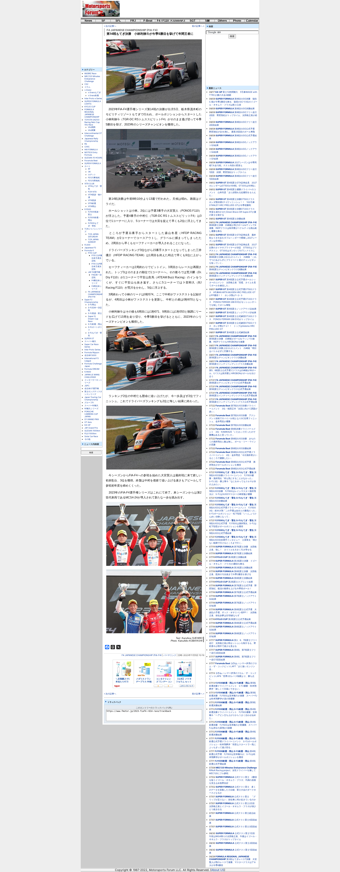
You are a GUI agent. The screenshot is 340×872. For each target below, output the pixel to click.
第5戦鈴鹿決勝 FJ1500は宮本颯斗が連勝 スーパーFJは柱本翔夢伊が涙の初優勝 (233, 695)
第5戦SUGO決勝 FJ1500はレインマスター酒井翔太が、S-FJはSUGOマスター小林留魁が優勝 (232, 491)
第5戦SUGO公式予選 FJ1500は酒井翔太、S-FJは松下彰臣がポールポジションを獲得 (232, 523)
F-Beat (147, 20)
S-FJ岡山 (92, 304)
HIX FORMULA (91, 149)
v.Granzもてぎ (94, 92)
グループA (89, 402)
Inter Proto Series (92, 349)
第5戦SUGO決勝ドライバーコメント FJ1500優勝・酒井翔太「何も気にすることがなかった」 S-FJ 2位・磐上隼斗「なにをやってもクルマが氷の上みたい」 (232, 478)
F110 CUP (92, 253)
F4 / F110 (163, 20)
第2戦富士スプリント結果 (240, 581)
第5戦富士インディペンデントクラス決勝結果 (231, 364)
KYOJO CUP (89, 106)
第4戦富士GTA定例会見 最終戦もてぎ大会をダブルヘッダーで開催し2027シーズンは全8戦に (233, 237)
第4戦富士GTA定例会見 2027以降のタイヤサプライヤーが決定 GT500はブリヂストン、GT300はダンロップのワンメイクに (233, 247)
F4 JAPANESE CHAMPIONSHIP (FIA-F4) (95, 294)
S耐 (207, 20)
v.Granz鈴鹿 (93, 95)
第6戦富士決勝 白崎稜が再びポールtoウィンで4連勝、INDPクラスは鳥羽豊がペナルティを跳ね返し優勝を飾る (233, 228)
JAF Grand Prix (91, 428)
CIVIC (87, 146)
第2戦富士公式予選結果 (239, 619)
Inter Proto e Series (93, 98)
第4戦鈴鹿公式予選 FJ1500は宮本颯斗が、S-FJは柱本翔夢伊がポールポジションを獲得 (232, 754)
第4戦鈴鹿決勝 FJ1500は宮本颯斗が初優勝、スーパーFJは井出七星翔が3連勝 (233, 725)
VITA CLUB (89, 183)
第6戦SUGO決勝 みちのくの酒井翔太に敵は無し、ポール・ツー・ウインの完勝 (232, 441)
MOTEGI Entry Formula (90, 153)
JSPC (86, 385)
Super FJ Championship (91, 300)
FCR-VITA (92, 192)
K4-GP (87, 425)
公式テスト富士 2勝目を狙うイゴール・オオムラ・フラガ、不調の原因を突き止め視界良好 (233, 780)
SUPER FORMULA (92, 163)
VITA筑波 (92, 200)
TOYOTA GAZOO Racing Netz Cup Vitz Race (92, 122)
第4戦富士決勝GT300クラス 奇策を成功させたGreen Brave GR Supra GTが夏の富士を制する (233, 212)
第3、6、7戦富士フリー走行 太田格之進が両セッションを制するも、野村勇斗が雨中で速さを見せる (233, 643)
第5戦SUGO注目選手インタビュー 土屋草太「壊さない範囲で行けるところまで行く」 (233, 540)
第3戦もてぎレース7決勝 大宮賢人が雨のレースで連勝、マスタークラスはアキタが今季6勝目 (233, 862)
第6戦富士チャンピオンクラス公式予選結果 (230, 382)
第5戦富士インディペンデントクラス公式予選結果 (233, 402)
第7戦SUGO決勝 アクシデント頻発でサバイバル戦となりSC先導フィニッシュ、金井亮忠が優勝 (233, 418)
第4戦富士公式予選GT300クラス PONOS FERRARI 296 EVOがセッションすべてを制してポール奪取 (233, 302)
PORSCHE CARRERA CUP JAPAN (91, 414)
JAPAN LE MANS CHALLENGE (92, 375)
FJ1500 (87, 209)
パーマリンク (169, 655)
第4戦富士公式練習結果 (238, 332)
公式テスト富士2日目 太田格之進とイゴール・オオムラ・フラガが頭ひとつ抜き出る (233, 806)
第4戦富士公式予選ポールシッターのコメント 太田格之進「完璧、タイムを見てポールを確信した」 (232, 282)
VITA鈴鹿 (92, 203)
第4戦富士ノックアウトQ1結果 (241, 312)
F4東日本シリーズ (97, 281)
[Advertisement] (187, 9)
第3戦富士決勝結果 (243, 567)
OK (89, 171)
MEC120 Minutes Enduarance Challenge (92, 78)
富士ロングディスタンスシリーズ (93, 392)
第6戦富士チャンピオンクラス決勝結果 (227, 269)
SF (103, 20)
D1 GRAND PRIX (91, 419)
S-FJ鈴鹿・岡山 (95, 324)
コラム (87, 87)
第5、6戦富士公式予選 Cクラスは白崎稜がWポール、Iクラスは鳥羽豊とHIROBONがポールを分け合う (232, 373)
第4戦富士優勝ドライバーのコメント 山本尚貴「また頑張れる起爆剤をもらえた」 (232, 192)
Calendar (252, 20)
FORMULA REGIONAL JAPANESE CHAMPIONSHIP (91, 113)
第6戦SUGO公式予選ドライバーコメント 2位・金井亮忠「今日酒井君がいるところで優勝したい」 (233, 455)
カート (87, 166)
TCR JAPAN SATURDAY (93, 235)
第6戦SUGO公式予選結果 (243, 468)
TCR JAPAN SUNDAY (93, 240)
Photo (237, 20)
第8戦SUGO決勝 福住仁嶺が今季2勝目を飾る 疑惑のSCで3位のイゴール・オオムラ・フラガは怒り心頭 (233, 101)
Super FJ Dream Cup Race (93, 318)
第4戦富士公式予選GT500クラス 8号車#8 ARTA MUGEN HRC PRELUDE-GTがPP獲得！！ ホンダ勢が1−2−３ (232, 292)
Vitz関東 (91, 130)
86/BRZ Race (90, 73)
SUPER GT (89, 338)
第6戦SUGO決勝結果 (241, 448)
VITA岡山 (92, 206)
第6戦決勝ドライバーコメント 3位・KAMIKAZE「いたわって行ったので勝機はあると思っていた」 (232, 431)
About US (217, 870)
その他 (87, 439)
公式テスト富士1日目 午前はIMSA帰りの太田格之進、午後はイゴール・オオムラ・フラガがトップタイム (233, 836)
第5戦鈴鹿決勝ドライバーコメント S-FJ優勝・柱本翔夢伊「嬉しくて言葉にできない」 (232, 685)
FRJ (133, 20)
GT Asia (88, 422)
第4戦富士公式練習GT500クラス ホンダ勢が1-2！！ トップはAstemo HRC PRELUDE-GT (232, 326)
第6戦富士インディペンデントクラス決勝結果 (231, 275)
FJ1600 (87, 372)
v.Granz (87, 90)
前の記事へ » (198, 26)
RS (85, 144)
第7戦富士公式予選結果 (245, 592)
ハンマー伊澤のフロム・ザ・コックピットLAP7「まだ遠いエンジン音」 (233, 666)
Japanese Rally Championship (91, 139)
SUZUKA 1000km (92, 430)
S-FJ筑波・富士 (95, 313)
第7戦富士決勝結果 (243, 553)
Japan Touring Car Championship (92, 398)
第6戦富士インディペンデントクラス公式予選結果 (233, 395)
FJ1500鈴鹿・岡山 (225, 682)
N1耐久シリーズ (91, 408)
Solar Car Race (91, 436)
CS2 (86, 84)
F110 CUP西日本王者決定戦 (97, 266)
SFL (118, 20)
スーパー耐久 (90, 341)
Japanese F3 (90, 247)
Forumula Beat (91, 160)
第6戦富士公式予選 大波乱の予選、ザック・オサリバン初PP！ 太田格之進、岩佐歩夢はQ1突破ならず (233, 612)
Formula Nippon (91, 352)
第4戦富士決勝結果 (236, 218)
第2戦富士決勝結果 (237, 557)
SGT (193, 20)
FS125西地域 (94, 180)
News (88, 20)
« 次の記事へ (110, 26)
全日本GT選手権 (91, 388)
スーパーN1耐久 (91, 405)
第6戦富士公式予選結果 (245, 623)
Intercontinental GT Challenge (93, 134)
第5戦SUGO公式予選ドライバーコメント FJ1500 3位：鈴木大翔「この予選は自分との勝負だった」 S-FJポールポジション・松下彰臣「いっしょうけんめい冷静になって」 (234, 510)
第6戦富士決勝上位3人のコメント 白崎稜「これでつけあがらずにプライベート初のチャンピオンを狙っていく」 (232, 260)
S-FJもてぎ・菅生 (245, 472)
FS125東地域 (94, 177)
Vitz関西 (91, 127)
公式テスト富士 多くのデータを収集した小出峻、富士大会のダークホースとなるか (232, 789)
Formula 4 (89, 250)
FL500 (87, 245)
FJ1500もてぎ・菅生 (93, 224)
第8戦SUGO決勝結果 (244, 108)
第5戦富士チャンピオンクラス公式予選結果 (230, 389)
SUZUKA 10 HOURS (93, 157)
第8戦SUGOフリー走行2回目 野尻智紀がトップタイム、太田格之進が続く (233, 115)
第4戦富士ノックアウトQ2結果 (241, 308)
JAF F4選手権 (94, 272)
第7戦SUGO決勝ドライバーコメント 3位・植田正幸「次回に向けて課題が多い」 (233, 408)
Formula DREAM (91, 369)
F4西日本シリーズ (97, 287)
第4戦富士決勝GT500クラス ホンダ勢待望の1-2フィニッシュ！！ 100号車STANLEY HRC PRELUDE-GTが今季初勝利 (233, 202)
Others (222, 20)
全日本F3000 (90, 355)
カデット (92, 174)
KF (89, 169)
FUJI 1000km (90, 433)
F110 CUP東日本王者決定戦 (97, 258)
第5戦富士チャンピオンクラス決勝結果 (227, 357)
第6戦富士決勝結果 (243, 578)
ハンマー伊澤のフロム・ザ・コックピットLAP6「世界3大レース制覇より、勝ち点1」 (232, 676)
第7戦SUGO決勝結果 (241, 425)
